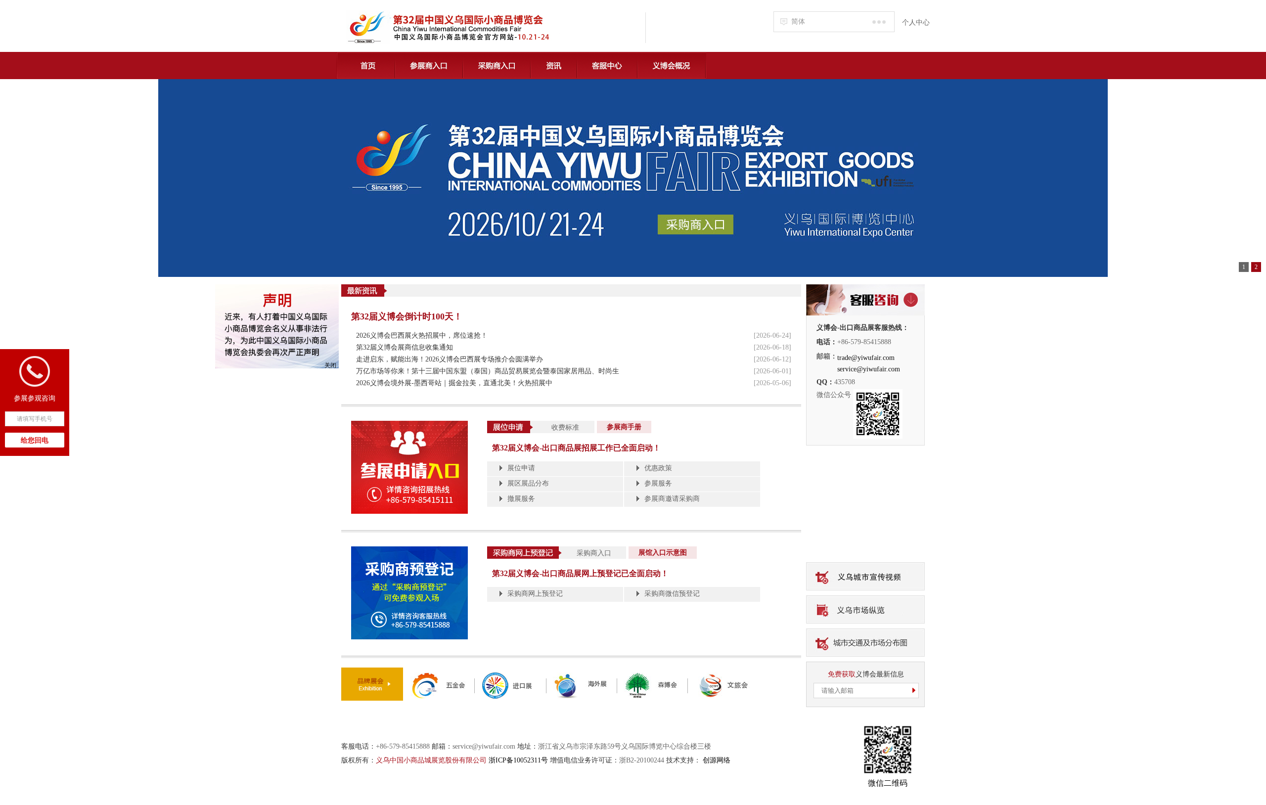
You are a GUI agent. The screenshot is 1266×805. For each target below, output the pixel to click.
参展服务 (658, 483)
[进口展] (510, 676)
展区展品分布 (528, 483)
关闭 (330, 365)
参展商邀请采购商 (672, 498)
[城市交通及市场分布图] (865, 631)
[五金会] (439, 676)
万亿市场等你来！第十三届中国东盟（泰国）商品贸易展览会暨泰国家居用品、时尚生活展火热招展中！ (487, 372)
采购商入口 (594, 553)
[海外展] (581, 676)
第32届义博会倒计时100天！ (406, 316)
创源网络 (716, 760)
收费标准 (565, 427)
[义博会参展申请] (409, 424)
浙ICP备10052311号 (518, 760)
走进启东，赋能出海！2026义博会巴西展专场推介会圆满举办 (449, 359)
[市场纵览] (865, 598)
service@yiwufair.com (868, 369)
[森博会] (652, 676)
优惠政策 (658, 468)
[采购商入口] (633, 178)
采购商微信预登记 (672, 593)
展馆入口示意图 (662, 552)
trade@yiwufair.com (866, 357)
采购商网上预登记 (535, 593)
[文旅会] (723, 676)
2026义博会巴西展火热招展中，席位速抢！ (422, 335)
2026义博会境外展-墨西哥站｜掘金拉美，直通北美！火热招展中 (454, 383)
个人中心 (916, 22)
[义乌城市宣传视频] (865, 565)
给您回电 (34, 440)
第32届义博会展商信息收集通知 (404, 347)
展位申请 (521, 468)
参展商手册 (624, 427)
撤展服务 (521, 498)
